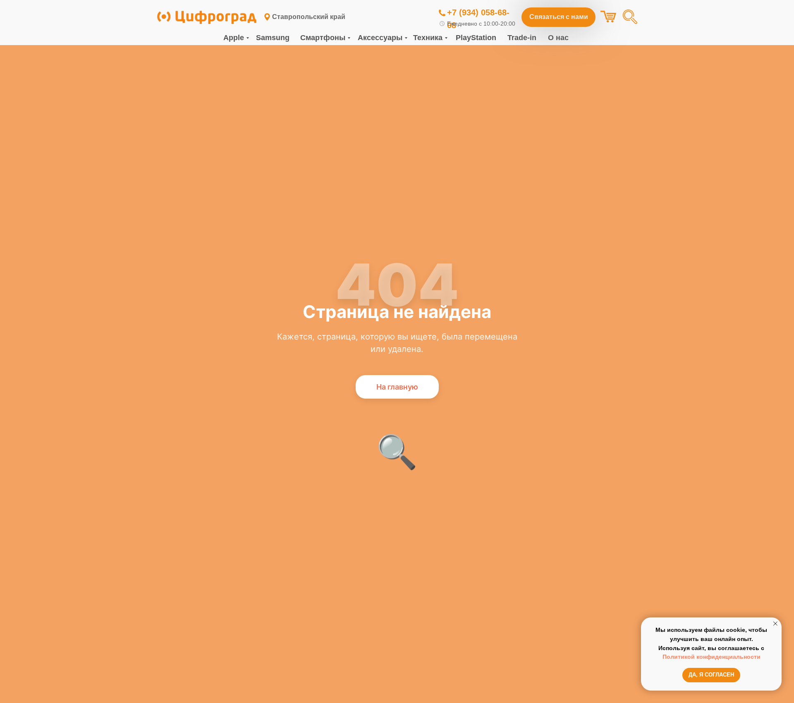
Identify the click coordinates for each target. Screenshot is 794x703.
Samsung (272, 37)
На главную (397, 387)
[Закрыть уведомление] (775, 623)
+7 (452, 12)
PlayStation (476, 37)
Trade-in (521, 37)
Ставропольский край (308, 16)
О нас (558, 37)
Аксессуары (380, 37)
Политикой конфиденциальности (711, 656)
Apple (233, 37)
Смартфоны (322, 37)
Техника (427, 37)
